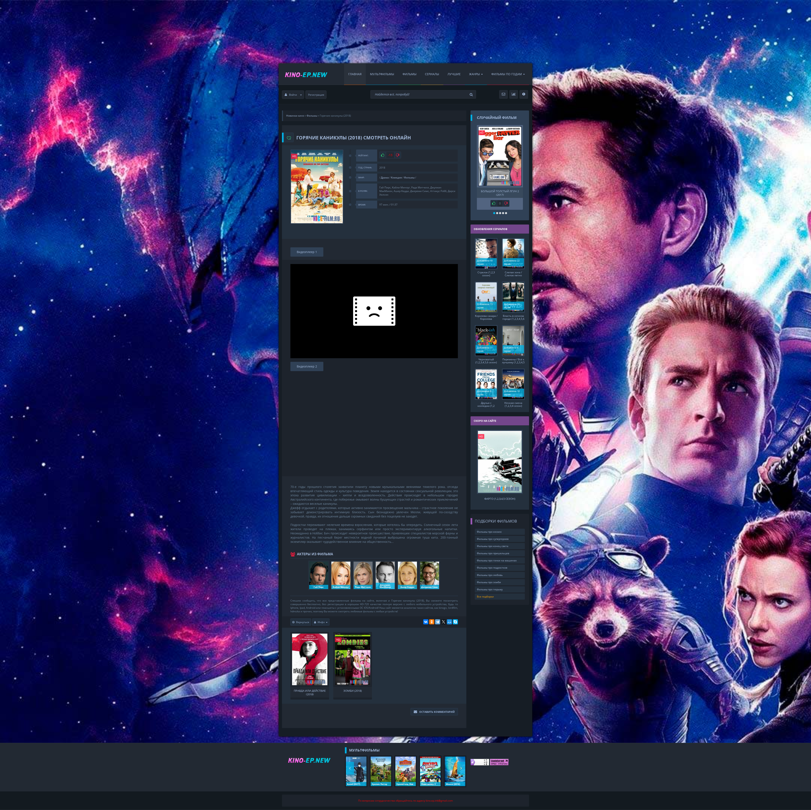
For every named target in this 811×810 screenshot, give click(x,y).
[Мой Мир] (449, 621)
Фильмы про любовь (490, 575)
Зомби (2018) (352, 691)
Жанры (474, 74)
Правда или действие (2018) (310, 692)
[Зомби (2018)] (352, 659)
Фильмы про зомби (489, 582)
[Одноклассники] (431, 621)
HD (294, 156)
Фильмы (409, 74)
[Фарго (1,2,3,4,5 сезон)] (500, 462)
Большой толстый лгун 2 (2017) (500, 192)
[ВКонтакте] (425, 621)
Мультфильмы (382, 74)
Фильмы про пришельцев (493, 553)
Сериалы (432, 74)
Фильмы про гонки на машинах (497, 560)
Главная (355, 74)
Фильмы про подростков (492, 567)
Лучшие (454, 74)
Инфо (321, 622)
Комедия (396, 177)
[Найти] (472, 94)
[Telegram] (437, 621)
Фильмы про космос (489, 532)
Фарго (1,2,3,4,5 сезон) (499, 499)
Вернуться (302, 622)
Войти (293, 95)
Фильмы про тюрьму (490, 589)
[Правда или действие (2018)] (309, 659)
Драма (385, 177)
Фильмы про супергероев (493, 539)
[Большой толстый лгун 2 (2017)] (500, 156)
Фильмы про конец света (492, 546)
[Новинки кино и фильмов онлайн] (302, 74)
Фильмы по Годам (506, 74)
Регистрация (316, 95)
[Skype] (455, 621)
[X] (443, 621)
